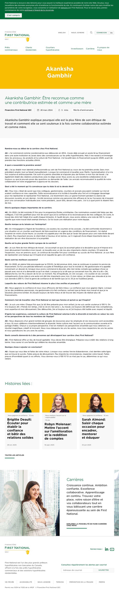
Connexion (102, 33)
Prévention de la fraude (81, 582)
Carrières (90, 49)
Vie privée (9, 582)
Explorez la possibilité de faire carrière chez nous (87, 524)
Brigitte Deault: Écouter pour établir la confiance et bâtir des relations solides (20, 428)
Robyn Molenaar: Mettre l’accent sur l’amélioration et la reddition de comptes (58, 431)
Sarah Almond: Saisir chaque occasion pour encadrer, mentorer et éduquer (94, 428)
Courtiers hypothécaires (52, 48)
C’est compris (13, 15)
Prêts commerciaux (11, 48)
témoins (64, 8)
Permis (102, 582)
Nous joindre (77, 33)
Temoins (60, 582)
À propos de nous (103, 48)
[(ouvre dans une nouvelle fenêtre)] (106, 549)
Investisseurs (77, 49)
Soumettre (104, 570)
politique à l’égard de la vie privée (39, 10)
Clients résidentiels (31, 48)
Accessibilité (26, 582)
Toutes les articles (14, 455)
